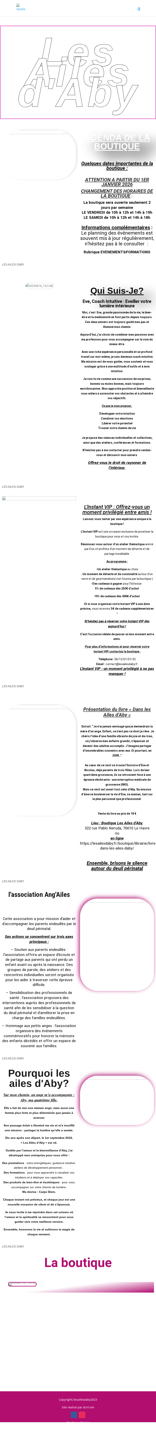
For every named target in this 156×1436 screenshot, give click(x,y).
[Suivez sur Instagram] (82, 1415)
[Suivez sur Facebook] (74, 1415)
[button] (11, 1284)
